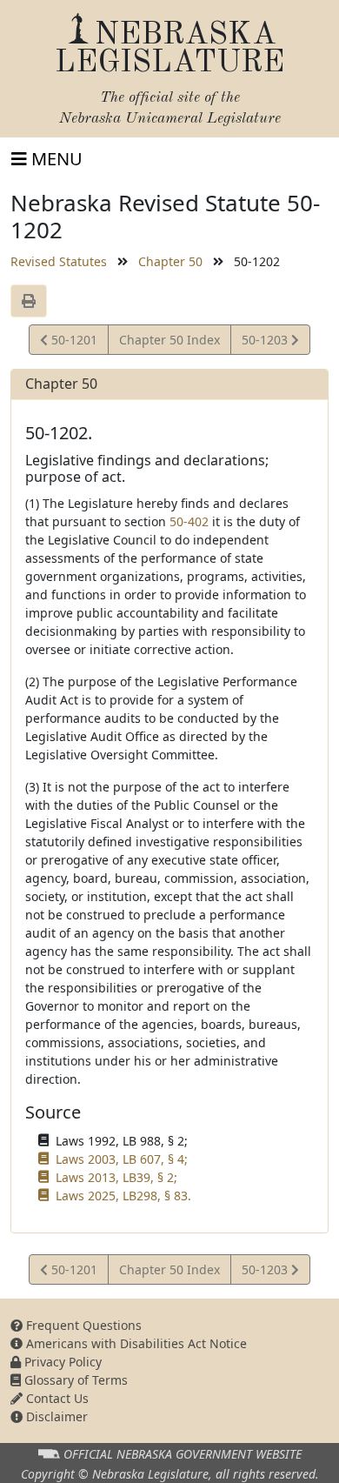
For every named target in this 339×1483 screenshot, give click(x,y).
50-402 (189, 521)
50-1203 (266, 343)
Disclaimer (55, 1416)
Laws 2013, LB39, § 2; (116, 1177)
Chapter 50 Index (169, 339)
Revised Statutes (58, 261)
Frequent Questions (82, 1325)
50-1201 (72, 343)
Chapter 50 (170, 261)
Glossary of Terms (74, 1380)
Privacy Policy (61, 1361)
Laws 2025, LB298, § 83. (123, 1195)
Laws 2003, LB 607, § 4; (122, 1159)
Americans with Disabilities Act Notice (135, 1343)
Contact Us (56, 1398)
